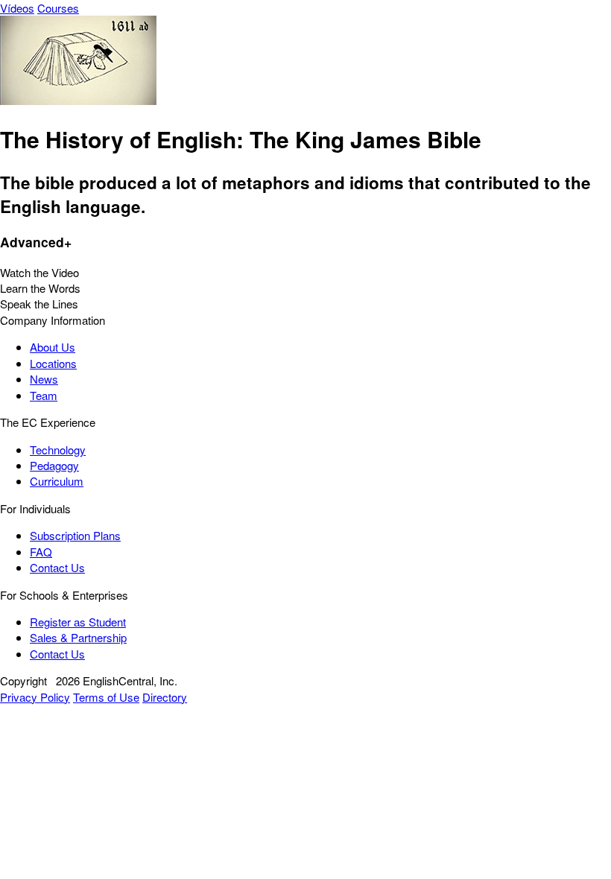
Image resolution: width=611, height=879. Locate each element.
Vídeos (17, 8)
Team (43, 395)
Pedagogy (54, 465)
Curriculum (56, 481)
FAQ (41, 551)
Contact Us (57, 567)
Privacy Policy (35, 697)
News (44, 379)
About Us (52, 347)
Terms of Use (106, 697)
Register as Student (78, 621)
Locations (53, 363)
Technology (58, 449)
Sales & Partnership (78, 637)
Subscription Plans (75, 535)
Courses (58, 8)
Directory (164, 697)
